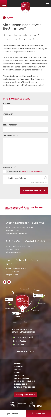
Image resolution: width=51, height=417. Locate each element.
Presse (17, 372)
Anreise (17, 363)
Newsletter (19, 375)
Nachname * (8, 114)
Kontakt (18, 369)
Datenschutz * (9, 167)
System (10, 18)
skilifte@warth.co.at (13, 252)
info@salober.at (12, 275)
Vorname (7, 103)
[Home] (4, 17)
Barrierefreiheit (21, 384)
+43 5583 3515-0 (12, 230)
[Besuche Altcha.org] (45, 178)
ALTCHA (44, 183)
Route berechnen (25, 351)
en (47, 3)
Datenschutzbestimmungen (32, 171)
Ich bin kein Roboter (17, 178)
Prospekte (18, 366)
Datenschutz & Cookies (24, 387)
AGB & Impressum (21, 378)
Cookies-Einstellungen (24, 381)
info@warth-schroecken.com (17, 233)
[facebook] (4, 282)
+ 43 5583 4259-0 (12, 272)
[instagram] (9, 282)
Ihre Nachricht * (10, 136)
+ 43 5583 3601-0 (12, 249)
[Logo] (25, 7)
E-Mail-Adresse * (10, 125)
